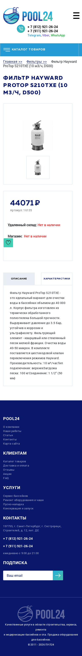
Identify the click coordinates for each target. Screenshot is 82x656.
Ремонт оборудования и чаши (23, 500)
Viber (45, 35)
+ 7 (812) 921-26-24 (43, 26)
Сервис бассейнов (15, 496)
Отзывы (8, 470)
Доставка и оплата (16, 465)
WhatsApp (58, 35)
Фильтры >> (36, 61)
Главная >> (12, 61)
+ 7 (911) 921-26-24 (43, 31)
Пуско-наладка (13, 504)
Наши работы (12, 431)
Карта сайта (11, 443)
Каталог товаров (14, 461)
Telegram (34, 35)
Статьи (8, 435)
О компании (11, 427)
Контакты (10, 439)
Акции (7, 474)
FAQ (6, 478)
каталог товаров (28, 49)
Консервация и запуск (18, 508)
